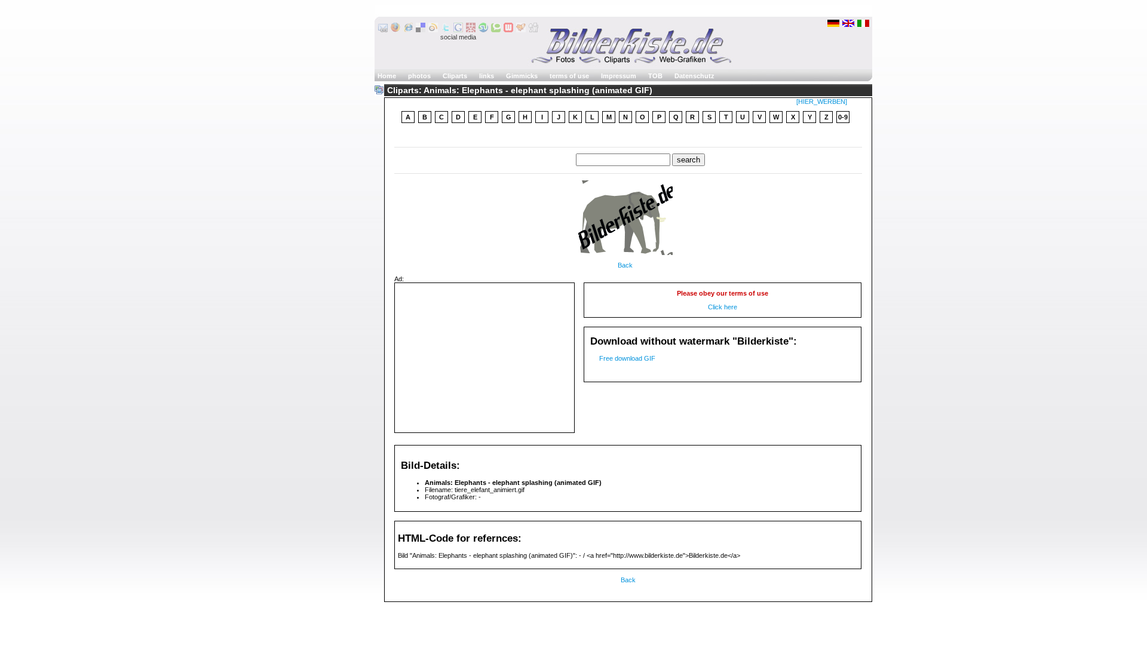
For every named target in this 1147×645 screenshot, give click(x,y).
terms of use (569, 75)
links (486, 75)
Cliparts (455, 75)
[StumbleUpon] (483, 29)
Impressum (618, 75)
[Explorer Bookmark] (408, 29)
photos (419, 75)
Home (387, 75)
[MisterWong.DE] (471, 29)
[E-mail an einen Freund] (383, 29)
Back (625, 265)
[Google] (458, 29)
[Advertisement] (628, 136)
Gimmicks (522, 75)
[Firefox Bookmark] (395, 29)
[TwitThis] (445, 29)
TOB (655, 75)
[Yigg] (521, 29)
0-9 (843, 117)
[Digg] (533, 29)
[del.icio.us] (420, 29)
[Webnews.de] (508, 29)
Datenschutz (694, 75)
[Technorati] (496, 29)
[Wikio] (433, 29)
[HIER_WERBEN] (821, 101)
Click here (722, 307)
